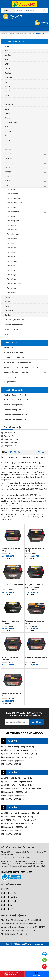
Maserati (8, 136)
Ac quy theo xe (14, 33)
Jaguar (7, 68)
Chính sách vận (6, 905)
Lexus (7, 109)
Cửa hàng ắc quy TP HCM (14, 410)
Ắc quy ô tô (8, 348)
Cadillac (8, 73)
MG (6, 127)
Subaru (7, 176)
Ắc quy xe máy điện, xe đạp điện (17, 352)
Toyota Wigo (11, 275)
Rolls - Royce (10, 163)
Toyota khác (11, 293)
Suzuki (7, 181)
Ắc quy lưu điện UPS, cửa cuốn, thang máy (21, 367)
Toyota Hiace (12, 216)
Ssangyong (9, 172)
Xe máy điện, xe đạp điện (14, 320)
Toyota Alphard (12, 189)
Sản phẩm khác (10, 382)
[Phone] (44, 960)
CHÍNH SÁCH (5, 889)
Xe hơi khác (9, 310)
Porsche (8, 145)
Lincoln (7, 113)
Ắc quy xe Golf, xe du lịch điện (16, 372)
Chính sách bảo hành (8, 901)
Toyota (30, 33)
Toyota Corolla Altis (14, 198)
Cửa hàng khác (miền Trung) (15, 414)
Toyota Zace (11, 288)
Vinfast (8, 301)
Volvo (7, 306)
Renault (8, 154)
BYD (6, 59)
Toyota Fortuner (13, 212)
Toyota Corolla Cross (14, 203)
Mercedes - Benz (11, 122)
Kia (6, 100)
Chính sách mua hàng (9, 897)
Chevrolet (8, 77)
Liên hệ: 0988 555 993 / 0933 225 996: (16, 872)
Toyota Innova (12, 230)
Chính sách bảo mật (8, 893)
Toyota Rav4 (11, 248)
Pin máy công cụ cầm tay (14, 357)
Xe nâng (7, 334)
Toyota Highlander (13, 221)
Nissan (7, 140)
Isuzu (7, 95)
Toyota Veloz (12, 270)
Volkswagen (9, 297)
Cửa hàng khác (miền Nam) (15, 419)
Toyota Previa (12, 243)
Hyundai (8, 91)
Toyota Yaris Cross (14, 284)
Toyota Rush (11, 252)
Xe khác (8, 315)
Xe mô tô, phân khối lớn (13, 325)
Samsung (8, 158)
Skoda (7, 167)
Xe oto (23, 33)
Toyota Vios (11, 266)
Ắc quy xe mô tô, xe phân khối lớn (17, 362)
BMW (7, 64)
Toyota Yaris (11, 279)
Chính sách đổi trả (7, 909)
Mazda (7, 118)
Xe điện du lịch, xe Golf (13, 330)
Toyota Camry (12, 207)
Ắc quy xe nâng (10, 377)
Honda (7, 86)
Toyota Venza (12, 261)
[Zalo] (44, 954)
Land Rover (9, 104)
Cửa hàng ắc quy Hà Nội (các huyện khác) (20, 400)
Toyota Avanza (12, 194)
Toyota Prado (12, 239)
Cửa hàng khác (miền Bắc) (14, 405)
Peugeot (8, 149)
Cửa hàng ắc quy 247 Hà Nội (15, 395)
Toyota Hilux (11, 225)
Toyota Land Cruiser (14, 234)
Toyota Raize (12, 257)
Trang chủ (4, 33)
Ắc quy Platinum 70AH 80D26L (13, 585)
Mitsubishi (9, 131)
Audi (6, 50)
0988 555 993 (19, 764)
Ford (6, 82)
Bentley (8, 55)
